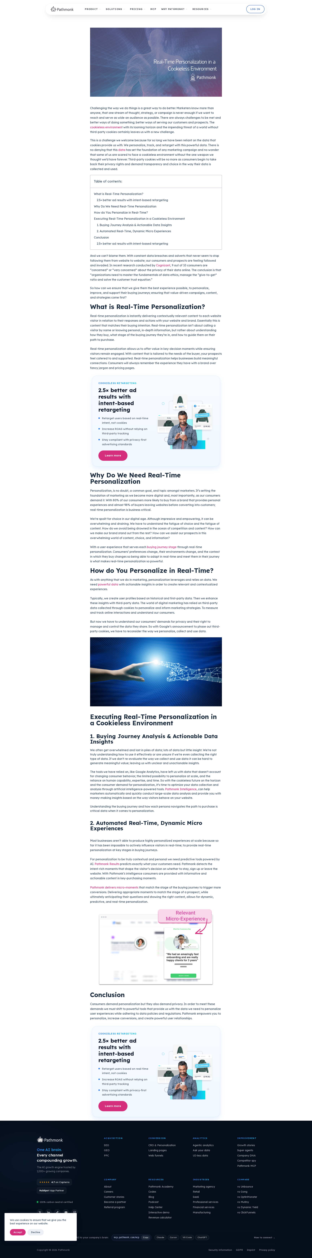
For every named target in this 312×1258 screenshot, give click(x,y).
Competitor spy (246, 1160)
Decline (35, 1232)
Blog (151, 1197)
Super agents (245, 1150)
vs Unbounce (245, 1186)
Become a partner (115, 1202)
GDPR (239, 1249)
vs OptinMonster (247, 1197)
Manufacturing (202, 1212)
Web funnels (155, 1155)
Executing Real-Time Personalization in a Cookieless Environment (139, 218)
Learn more (113, 455)
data (121, 150)
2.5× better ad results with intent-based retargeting (132, 200)
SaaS (196, 1197)
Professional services (205, 1202)
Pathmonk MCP (246, 1165)
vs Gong (242, 1191)
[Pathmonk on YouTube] (66, 1212)
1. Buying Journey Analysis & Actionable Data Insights (134, 225)
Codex (152, 1191)
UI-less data (200, 1155)
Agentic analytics (203, 1145)
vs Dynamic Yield (247, 1207)
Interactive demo (159, 1212)
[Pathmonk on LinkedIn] (49, 1212)
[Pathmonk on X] (40, 1212)
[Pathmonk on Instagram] (75, 1212)
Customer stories (114, 1197)
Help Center (155, 1207)
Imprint (251, 1249)
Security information (220, 1249)
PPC (106, 1155)
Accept (18, 1232)
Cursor (173, 1237)
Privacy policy (267, 1249)
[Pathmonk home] (51, 1140)
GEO (107, 1150)
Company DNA (246, 1155)
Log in (255, 9)
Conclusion (101, 237)
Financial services (203, 1207)
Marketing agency (204, 1186)
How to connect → (264, 1237)
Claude (160, 1237)
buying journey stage (162, 547)
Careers (108, 1191)
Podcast (153, 1202)
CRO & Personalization (162, 1145)
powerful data (108, 584)
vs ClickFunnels (246, 1212)
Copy (145, 1237)
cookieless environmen (106, 127)
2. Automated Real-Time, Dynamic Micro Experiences (134, 231)
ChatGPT (202, 1237)
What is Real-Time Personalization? (118, 194)
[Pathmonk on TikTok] (57, 1212)
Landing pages (157, 1150)
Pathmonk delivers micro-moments (114, 887)
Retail (196, 1191)
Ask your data (201, 1150)
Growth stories (246, 1145)
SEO (106, 1145)
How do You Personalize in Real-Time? (121, 212)
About (107, 1186)
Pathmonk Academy (160, 1186)
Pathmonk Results (107, 864)
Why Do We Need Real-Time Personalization (125, 206)
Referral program (114, 1207)
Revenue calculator (160, 1217)
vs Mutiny (243, 1202)
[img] (63, 9)
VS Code (187, 1237)
